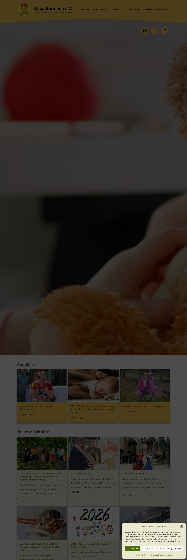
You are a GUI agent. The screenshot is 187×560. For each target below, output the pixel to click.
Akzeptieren (132, 548)
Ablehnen (149, 548)
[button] (182, 526)
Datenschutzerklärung (155, 555)
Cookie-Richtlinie (141, 555)
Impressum (168, 555)
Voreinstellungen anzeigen (171, 548)
